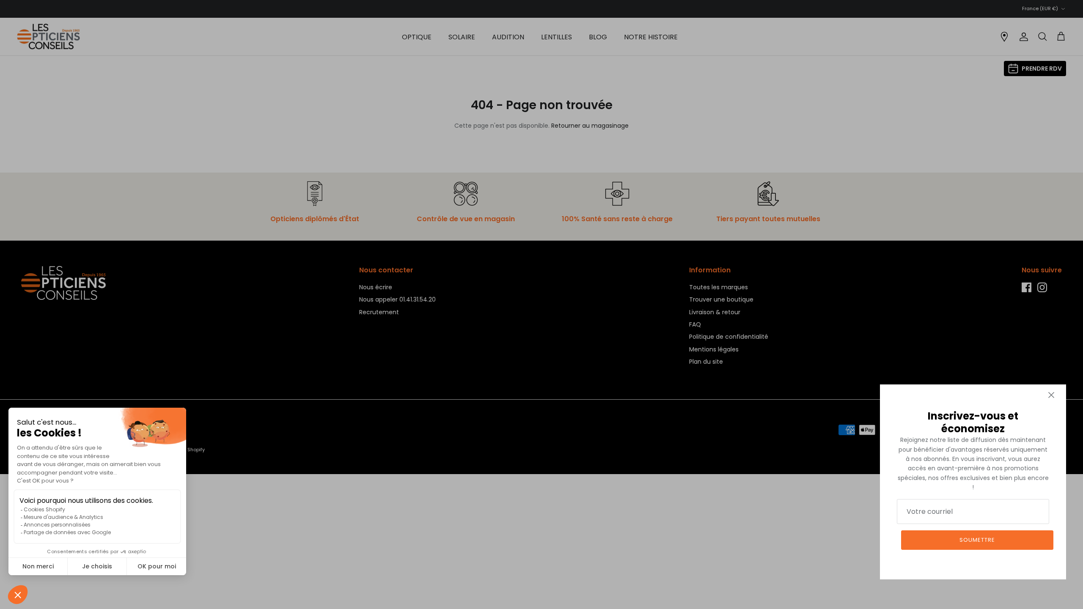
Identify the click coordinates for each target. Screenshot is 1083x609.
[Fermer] (1051, 395)
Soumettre (977, 540)
